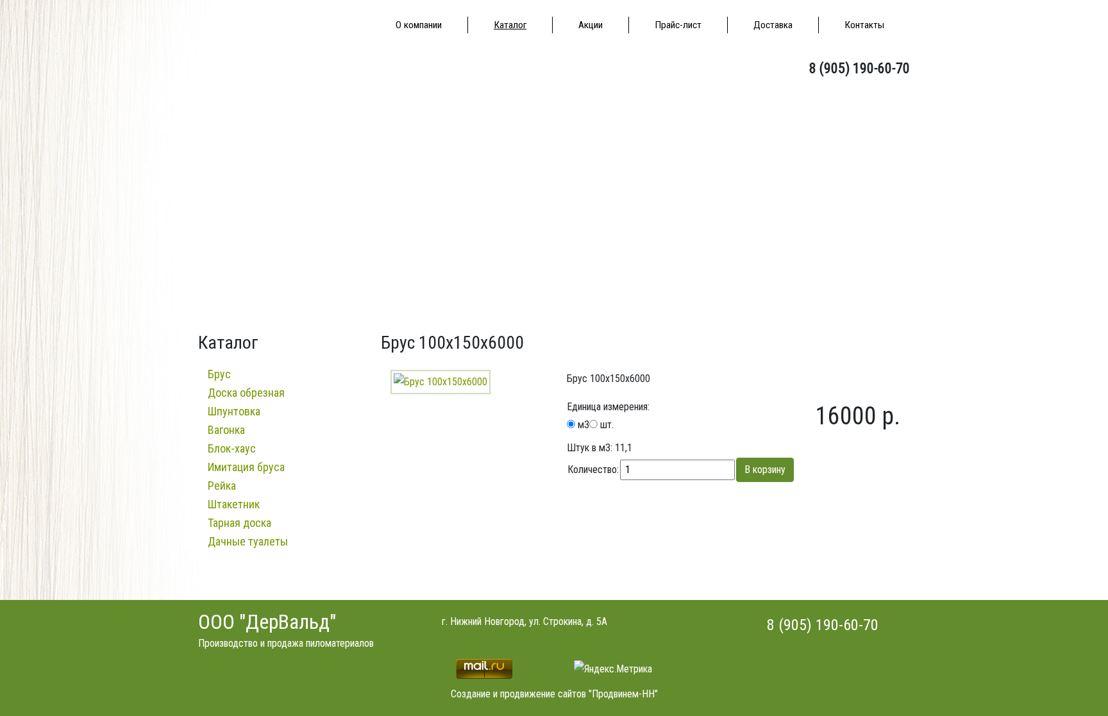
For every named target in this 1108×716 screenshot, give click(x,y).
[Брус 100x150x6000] (440, 381)
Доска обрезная (246, 392)
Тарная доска (239, 522)
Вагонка (226, 430)
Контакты (864, 25)
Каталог (510, 25)
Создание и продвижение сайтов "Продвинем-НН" (554, 694)
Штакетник (234, 504)
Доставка (773, 25)
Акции (590, 25)
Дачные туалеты (248, 541)
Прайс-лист (678, 25)
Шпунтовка (234, 411)
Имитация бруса (246, 467)
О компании (419, 25)
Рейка (222, 485)
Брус (219, 374)
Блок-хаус (232, 448)
